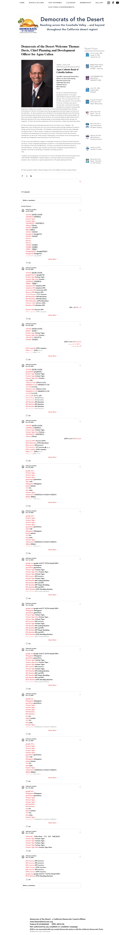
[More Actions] (80, 210)
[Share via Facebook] (22, 176)
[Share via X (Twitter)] (26, 176)
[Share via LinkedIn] (31, 176)
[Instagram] (108, 2)
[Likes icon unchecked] (27, 263)
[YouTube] (117, 2)
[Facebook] (113, 2)
